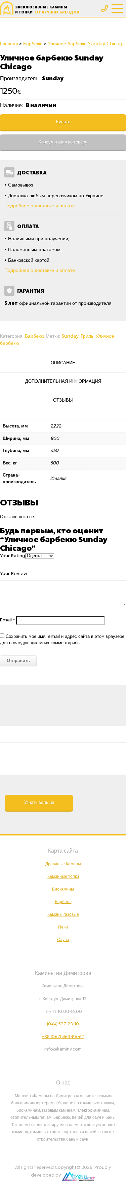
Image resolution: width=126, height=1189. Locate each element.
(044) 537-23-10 (63, 1024)
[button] (39, 803)
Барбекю (34, 336)
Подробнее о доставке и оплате (39, 206)
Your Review (13, 574)
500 (54, 463)
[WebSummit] (78, 1175)
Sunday (69, 336)
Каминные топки (63, 876)
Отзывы (63, 400)
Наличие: (12, 105)
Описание (63, 363)
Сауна (63, 940)
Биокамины (63, 889)
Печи (63, 927)
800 (54, 439)
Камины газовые (63, 914)
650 (54, 451)
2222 (55, 426)
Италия (58, 479)
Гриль (87, 336)
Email (7, 620)
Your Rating (12, 556)
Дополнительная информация (63, 381)
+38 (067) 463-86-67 (63, 1037)
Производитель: (20, 78)
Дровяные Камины (63, 864)
